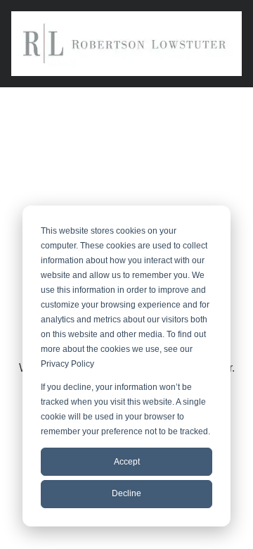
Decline (126, 493)
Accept (127, 462)
